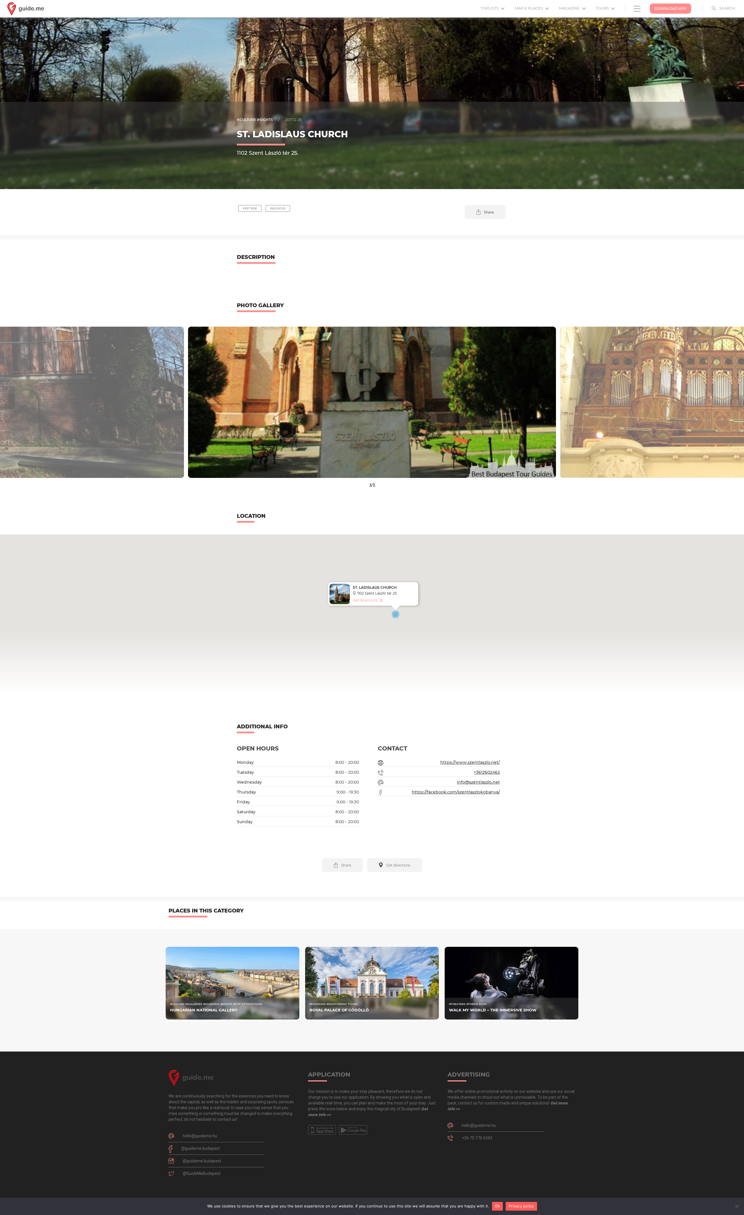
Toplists (490, 8)
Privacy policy (521, 1206)
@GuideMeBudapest (202, 1173)
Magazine (570, 8)
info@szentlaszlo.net (478, 782)
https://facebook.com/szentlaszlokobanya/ (456, 792)
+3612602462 (487, 772)
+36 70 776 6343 (477, 1138)
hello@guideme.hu (200, 1136)
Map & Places (529, 8)
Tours (603, 8)
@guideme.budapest (200, 1148)
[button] (485, 212)
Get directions (365, 600)
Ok (497, 1206)
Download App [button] (670, 8)
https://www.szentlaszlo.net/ (470, 762)
